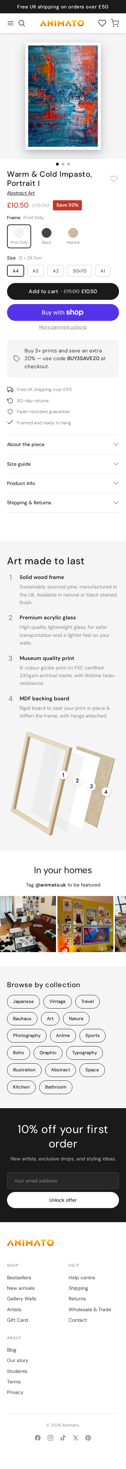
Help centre (82, 1277)
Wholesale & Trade (90, 1309)
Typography (84, 1053)
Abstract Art (21, 193)
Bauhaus (22, 1019)
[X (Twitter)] (75, 1437)
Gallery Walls (21, 1298)
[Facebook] (37, 1437)
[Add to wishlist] (113, 179)
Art (50, 1019)
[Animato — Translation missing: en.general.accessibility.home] (63, 1242)
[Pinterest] (88, 1437)
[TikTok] (62, 1437)
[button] (21, 23)
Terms (14, 1382)
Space (92, 1070)
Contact (78, 1320)
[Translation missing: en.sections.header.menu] (10, 23)
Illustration (24, 1070)
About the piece (25, 444)
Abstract (60, 1070)
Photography (27, 1035)
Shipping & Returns (29, 502)
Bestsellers (19, 1277)
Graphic (48, 1053)
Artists (14, 1309)
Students (17, 1371)
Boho (18, 1053)
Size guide (19, 464)
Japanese (23, 1001)
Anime (63, 1035)
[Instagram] (50, 1437)
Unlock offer (63, 1200)
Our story (17, 1360)
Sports (92, 1035)
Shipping (78, 1288)
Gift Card (17, 1320)
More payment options (63, 327)
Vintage (57, 1001)
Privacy (15, 1392)
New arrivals (21, 1288)
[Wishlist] (102, 23)
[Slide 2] (63, 164)
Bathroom (55, 1087)
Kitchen (21, 1087)
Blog (11, 1350)
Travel (87, 1001)
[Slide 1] (57, 164)
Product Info (21, 483)
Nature (76, 1019)
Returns (77, 1298)
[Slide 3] (68, 164)
